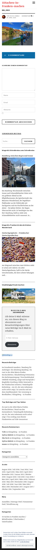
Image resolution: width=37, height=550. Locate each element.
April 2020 (14, 479)
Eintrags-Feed (16, 502)
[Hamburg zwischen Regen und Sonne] (18, 188)
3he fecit (5, 438)
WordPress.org (12, 504)
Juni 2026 (24, 469)
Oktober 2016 (7, 489)
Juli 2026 (16, 469)
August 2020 (11, 477)
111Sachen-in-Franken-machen (13, 4)
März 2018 (6, 487)
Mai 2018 (26, 484)
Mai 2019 (10, 482)
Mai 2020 (5, 479)
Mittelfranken (7, 519)
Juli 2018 (10, 484)
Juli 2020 (21, 477)
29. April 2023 (11, 17)
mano (4, 444)
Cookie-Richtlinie (24, 541)
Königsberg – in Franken (22, 394)
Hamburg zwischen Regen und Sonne (17, 156)
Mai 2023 (19, 472)
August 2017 (28, 487)
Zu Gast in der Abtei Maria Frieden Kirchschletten (17, 372)
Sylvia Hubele (7, 435)
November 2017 (17, 487)
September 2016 (19, 489)
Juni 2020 (29, 477)
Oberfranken (19, 519)
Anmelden (6, 502)
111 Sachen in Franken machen (13, 517)
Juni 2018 (18, 484)
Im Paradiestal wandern (11, 367)
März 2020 (23, 479)
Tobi (4, 432)
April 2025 (11, 472)
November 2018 (21, 482)
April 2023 (28, 472)
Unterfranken (7, 522)
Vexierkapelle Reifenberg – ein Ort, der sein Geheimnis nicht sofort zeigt (17, 387)
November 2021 (7, 474)
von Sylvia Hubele (13, 16)
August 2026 (6, 469)
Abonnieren (12, 344)
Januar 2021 (19, 474)
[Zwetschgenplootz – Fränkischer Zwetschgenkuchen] (18, 263)
